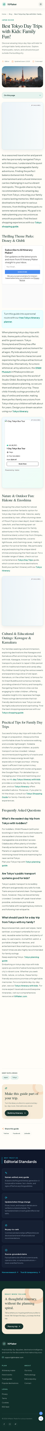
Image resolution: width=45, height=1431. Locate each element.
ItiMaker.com (20, 996)
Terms (4, 1398)
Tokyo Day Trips (25, 560)
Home (4, 14)
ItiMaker (11, 1343)
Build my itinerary (15, 1113)
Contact (27, 1383)
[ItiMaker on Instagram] (10, 1424)
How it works (7, 1375)
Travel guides (7, 1379)
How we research (9, 1272)
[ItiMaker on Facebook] (4, 1424)
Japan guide (8, 20)
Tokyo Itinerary (22, 786)
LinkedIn (27, 1133)
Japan (6, 1077)
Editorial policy (30, 1379)
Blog (10, 14)
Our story (28, 1370)
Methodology (30, 1375)
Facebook (16, 1133)
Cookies (5, 1402)
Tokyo (14, 1077)
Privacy (5, 1394)
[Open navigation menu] (40, 4)
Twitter (6, 1133)
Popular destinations (10, 1383)
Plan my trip (13, 1326)
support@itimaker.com (14, 1357)
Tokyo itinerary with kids (26, 985)
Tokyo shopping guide (12, 712)
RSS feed (5, 1407)
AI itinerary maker (8, 1370)
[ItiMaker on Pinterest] (15, 1424)
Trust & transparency (29, 1272)
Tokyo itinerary (20, 411)
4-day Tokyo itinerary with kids (25, 779)
